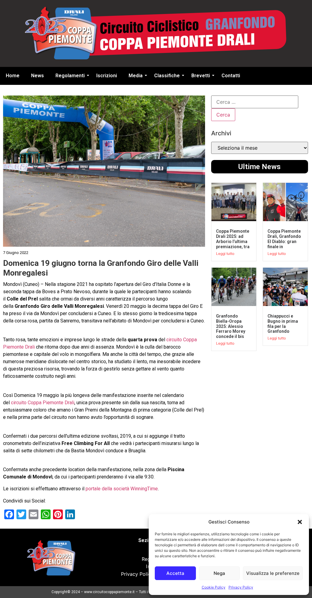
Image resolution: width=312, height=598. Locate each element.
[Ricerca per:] (254, 102)
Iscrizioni (106, 75)
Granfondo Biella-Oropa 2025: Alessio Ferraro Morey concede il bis (230, 326)
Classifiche (167, 75)
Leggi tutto (225, 253)
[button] (300, 522)
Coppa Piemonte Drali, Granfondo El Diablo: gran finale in (284, 239)
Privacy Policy (241, 587)
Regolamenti (70, 75)
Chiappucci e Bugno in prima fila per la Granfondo (283, 324)
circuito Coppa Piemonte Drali (42, 402)
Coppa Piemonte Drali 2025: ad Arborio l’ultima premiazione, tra (233, 239)
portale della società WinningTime (122, 489)
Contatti (231, 75)
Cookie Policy (213, 587)
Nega (219, 573)
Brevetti (200, 75)
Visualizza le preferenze (273, 573)
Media (136, 75)
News (37, 75)
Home (13, 75)
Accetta (175, 573)
